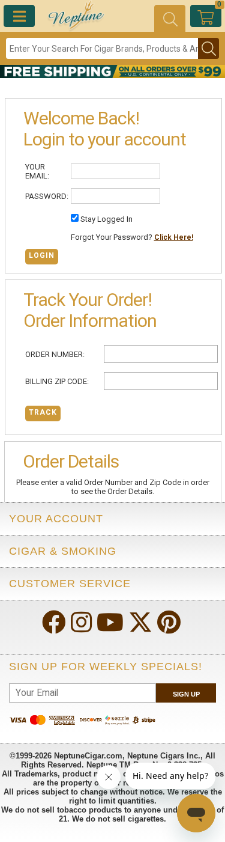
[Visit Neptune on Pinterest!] (170, 623)
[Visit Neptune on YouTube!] (111, 623)
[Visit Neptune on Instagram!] (82, 623)
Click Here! (173, 237)
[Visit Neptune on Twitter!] (141, 623)
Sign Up (186, 694)
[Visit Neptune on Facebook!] (55, 623)
